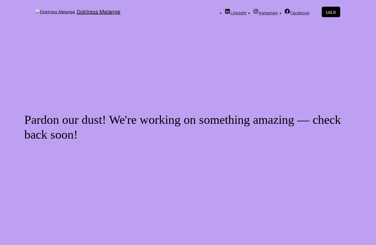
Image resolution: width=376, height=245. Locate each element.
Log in (331, 11)
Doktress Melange (98, 12)
